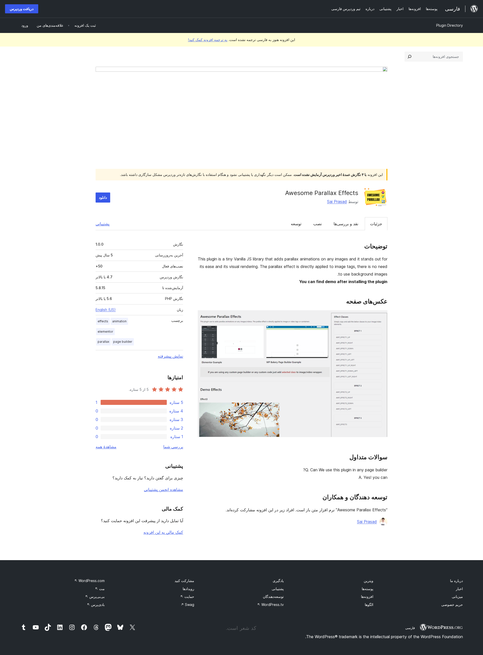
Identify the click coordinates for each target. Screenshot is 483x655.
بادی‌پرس (96, 604)
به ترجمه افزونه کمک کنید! (207, 39)
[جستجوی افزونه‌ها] (410, 57)
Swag (187, 604)
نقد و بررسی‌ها (346, 223)
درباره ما (456, 581)
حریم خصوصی (452, 604)
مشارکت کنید (184, 581)
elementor (105, 331)
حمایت (187, 596)
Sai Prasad (337, 201)
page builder (122, 341)
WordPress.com (89, 581)
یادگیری (278, 581)
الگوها (369, 604)
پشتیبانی (102, 223)
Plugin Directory (449, 25)
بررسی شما (173, 446)
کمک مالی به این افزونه (163, 532)
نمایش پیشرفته (170, 356)
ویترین (368, 581)
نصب (317, 223)
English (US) (106, 309)
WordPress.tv (270, 604)
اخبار (459, 589)
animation (119, 321)
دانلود (103, 197)
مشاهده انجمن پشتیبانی (163, 489)
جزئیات (376, 223)
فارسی (410, 628)
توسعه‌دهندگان (273, 596)
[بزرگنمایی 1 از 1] (380, 317)
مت (100, 589)
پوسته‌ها (367, 589)
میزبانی (457, 596)
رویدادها (188, 589)
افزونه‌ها (367, 596)
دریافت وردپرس (21, 9)
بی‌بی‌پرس (95, 596)
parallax (103, 341)
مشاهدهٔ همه (106, 446)
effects (103, 321)
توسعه (296, 223)
